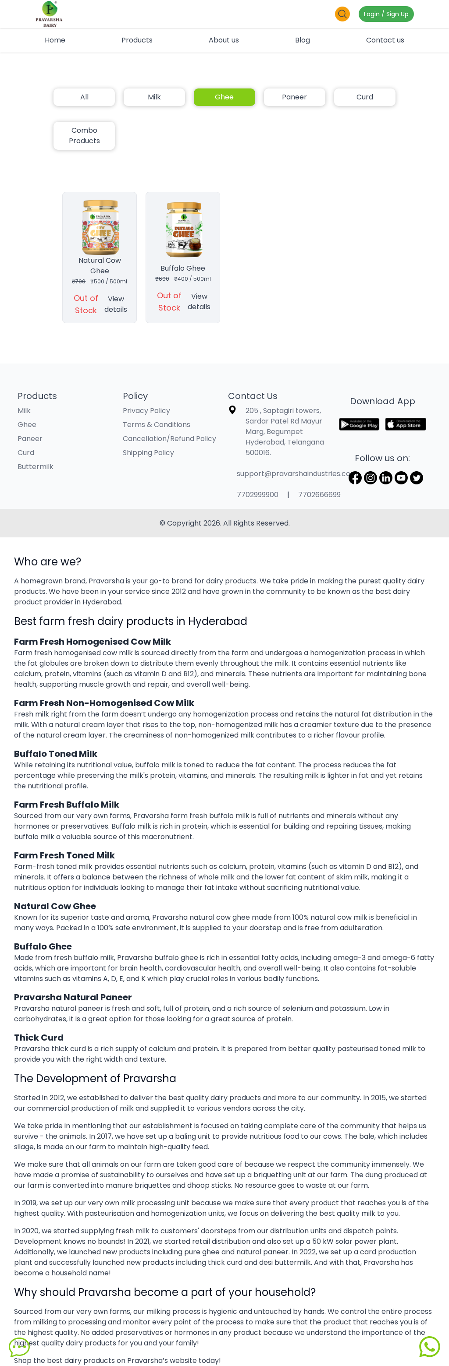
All (84, 97)
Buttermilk (35, 467)
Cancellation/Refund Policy (169, 439)
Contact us (385, 40)
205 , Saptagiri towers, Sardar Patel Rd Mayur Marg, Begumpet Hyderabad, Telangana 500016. (285, 432)
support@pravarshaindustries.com (297, 474)
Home (55, 40)
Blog (302, 40)
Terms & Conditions (156, 425)
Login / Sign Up (386, 14)
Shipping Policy (148, 453)
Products (137, 40)
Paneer (294, 97)
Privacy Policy (146, 411)
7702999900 (257, 495)
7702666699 (319, 495)
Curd (364, 97)
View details (115, 304)
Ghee (224, 97)
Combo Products (84, 135)
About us (224, 40)
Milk (154, 97)
